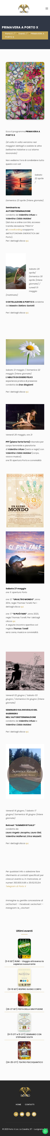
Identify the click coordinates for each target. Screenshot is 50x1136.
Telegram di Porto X (16, 886)
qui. (27, 391)
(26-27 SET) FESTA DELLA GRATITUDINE (24, 1009)
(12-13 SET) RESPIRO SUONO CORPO (24, 989)
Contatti (29, 1104)
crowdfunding (15, 229)
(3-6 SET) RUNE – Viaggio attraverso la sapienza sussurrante (24, 962)
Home (18, 1104)
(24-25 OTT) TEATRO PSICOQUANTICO (24, 1062)
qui (27, 240)
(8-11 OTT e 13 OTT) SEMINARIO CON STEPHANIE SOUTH (24, 1036)
